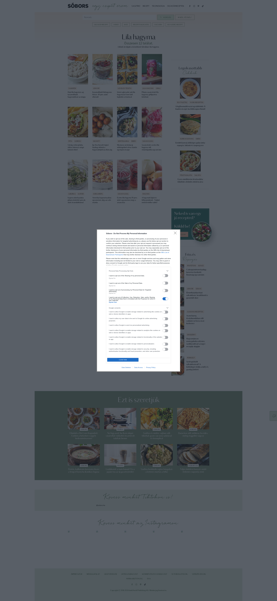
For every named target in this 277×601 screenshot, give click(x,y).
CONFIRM (123, 360)
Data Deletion (126, 367)
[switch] (165, 275)
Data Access (138, 367)
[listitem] (138, 271)
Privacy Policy (150, 367)
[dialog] (138, 300)
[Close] (176, 234)
